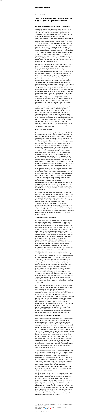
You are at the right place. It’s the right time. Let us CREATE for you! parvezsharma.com (53, 405)
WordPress (45, 411)
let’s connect (50, 407)
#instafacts (38, 408)
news (64, 407)
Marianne (53, 411)
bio (36, 407)
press (44, 407)
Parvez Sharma (42, 8)
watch (40, 407)
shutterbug (58, 407)
